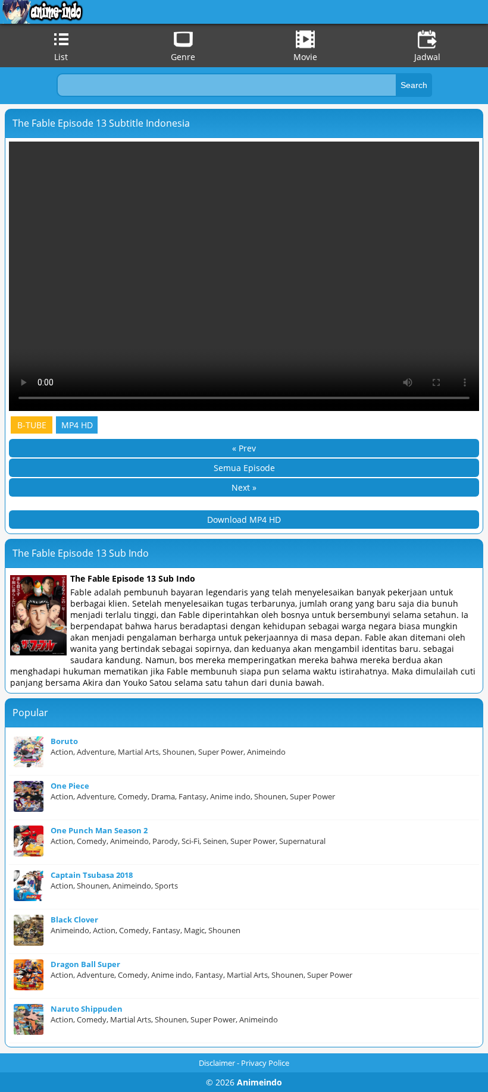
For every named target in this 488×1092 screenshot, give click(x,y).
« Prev (244, 448)
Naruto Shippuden (87, 1008)
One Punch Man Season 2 (99, 830)
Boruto (64, 741)
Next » (244, 487)
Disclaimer (217, 1063)
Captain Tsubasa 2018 (92, 875)
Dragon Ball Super (85, 964)
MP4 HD (77, 425)
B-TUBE (31, 425)
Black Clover (74, 919)
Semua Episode (244, 467)
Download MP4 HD (244, 519)
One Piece (70, 785)
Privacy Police (265, 1063)
